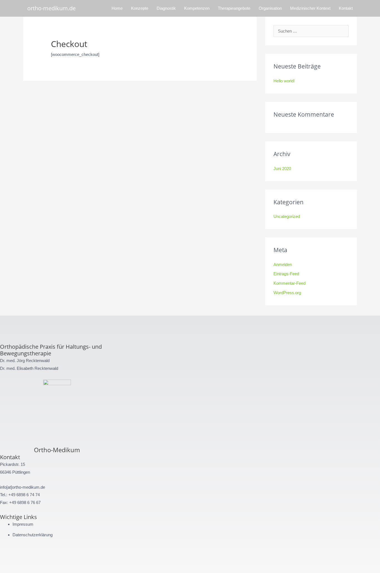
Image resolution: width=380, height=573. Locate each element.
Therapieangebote (234, 8)
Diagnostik (166, 8)
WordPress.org (287, 292)
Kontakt (346, 8)
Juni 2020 (282, 168)
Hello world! (284, 80)
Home (117, 8)
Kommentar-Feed (289, 283)
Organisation (270, 8)
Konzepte (139, 8)
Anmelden (282, 264)
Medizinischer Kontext (310, 8)
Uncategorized (286, 216)
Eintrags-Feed (286, 273)
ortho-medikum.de (51, 8)
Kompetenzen (196, 8)
